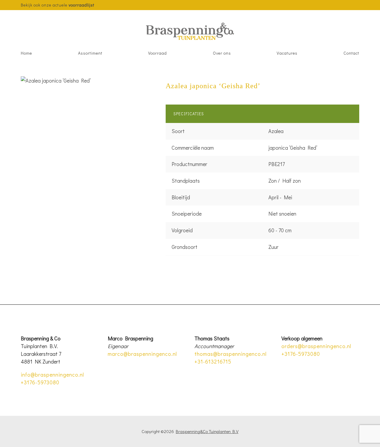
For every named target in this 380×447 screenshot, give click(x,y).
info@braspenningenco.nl (52, 374)
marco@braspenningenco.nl (142, 353)
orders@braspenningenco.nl (316, 346)
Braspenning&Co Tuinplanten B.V (207, 431)
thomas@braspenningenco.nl (230, 353)
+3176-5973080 (40, 382)
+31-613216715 (212, 361)
